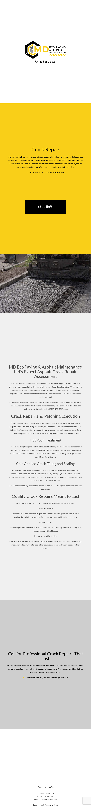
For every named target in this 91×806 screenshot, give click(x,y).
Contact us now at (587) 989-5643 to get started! (47, 679)
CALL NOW (45, 208)
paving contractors (30, 487)
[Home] (45, 50)
